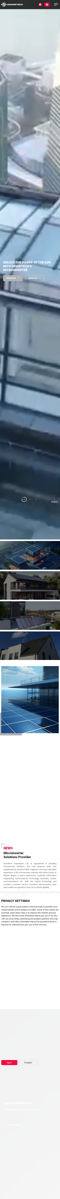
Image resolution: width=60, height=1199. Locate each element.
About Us (32, 278)
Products (11, 278)
